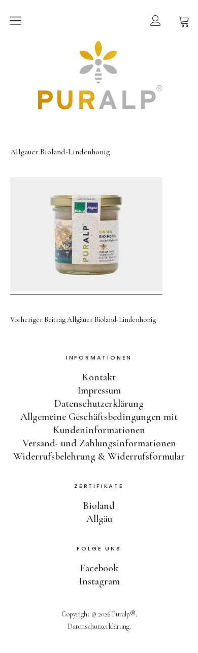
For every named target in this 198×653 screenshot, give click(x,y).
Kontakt (99, 377)
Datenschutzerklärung (99, 404)
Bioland (99, 506)
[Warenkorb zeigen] (184, 20)
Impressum (99, 390)
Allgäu (99, 519)
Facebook (99, 568)
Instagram (99, 581)
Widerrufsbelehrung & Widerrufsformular (99, 456)
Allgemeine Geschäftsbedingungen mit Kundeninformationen (99, 423)
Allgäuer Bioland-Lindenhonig (83, 319)
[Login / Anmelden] (155, 20)
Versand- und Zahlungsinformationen (99, 443)
